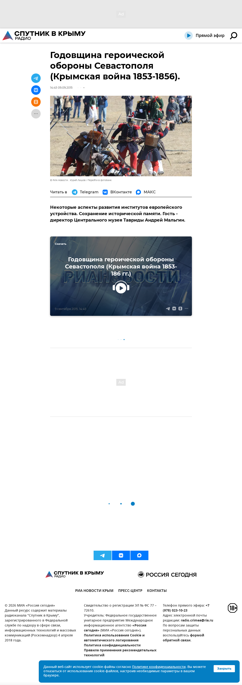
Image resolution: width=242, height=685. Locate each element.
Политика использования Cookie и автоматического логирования (114, 638)
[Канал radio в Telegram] (103, 555)
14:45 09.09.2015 (61, 87)
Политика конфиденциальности (112, 645)
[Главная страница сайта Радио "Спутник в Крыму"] (44, 35)
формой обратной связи (183, 638)
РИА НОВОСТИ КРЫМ (94, 591)
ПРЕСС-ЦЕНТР (130, 591)
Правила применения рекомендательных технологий (120, 653)
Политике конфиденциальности (159, 667)
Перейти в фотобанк (100, 180)
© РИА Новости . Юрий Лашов (68, 180)
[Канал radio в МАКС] (139, 555)
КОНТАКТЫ (157, 591)
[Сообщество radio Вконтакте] (121, 555)
